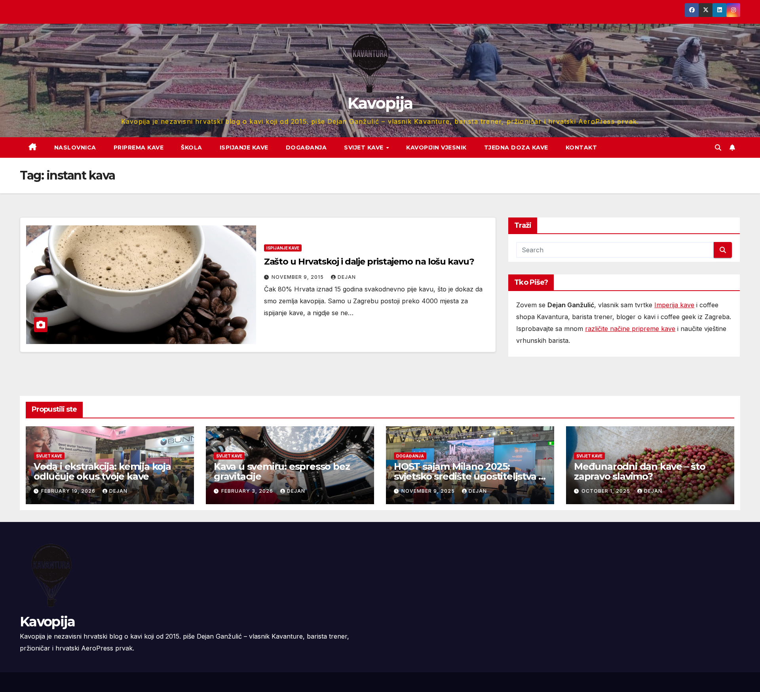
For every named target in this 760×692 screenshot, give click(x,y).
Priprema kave (139, 147)
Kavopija (380, 103)
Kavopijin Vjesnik (436, 147)
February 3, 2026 (248, 491)
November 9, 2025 (428, 491)
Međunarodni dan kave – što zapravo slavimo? (639, 471)
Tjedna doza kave (516, 147)
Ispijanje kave (244, 147)
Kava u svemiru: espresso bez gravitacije (282, 471)
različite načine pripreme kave (630, 329)
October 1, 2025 (606, 491)
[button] (718, 147)
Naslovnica (75, 147)
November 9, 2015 (298, 277)
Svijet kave (364, 147)
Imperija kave (674, 305)
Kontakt (581, 147)
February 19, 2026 (69, 491)
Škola (191, 147)
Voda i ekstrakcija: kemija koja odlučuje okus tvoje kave (102, 471)
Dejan (347, 277)
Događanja (306, 147)
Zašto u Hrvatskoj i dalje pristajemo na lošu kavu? (369, 261)
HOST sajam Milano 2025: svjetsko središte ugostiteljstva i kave (467, 476)
